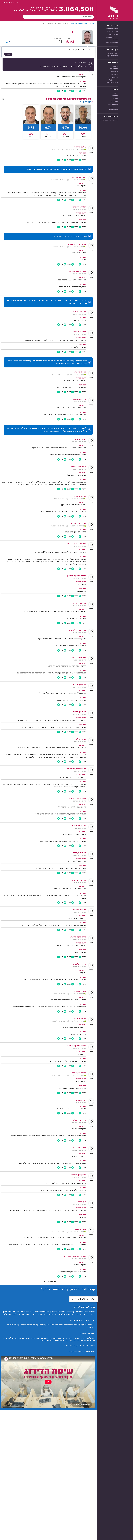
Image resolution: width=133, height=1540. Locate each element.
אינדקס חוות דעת (112, 37)
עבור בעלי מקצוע (112, 56)
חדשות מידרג (113, 72)
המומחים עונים (113, 104)
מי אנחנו (115, 66)
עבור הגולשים (113, 53)
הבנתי (8, 54)
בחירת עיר (85, 102)
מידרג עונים (114, 107)
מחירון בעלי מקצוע (111, 43)
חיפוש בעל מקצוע (112, 29)
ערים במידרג (113, 34)
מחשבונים (114, 101)
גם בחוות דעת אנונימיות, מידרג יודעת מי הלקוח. (70, 236)
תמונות (115, 40)
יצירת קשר (114, 74)
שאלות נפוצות (113, 77)
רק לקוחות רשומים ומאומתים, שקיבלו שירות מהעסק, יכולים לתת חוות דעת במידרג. (57, 169)
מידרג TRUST (113, 80)
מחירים (115, 99)
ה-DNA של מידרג (111, 83)
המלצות (115, 96)
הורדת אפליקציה (112, 32)
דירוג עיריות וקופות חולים (109, 120)
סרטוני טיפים (113, 110)
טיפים (116, 93)
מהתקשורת (114, 69)
